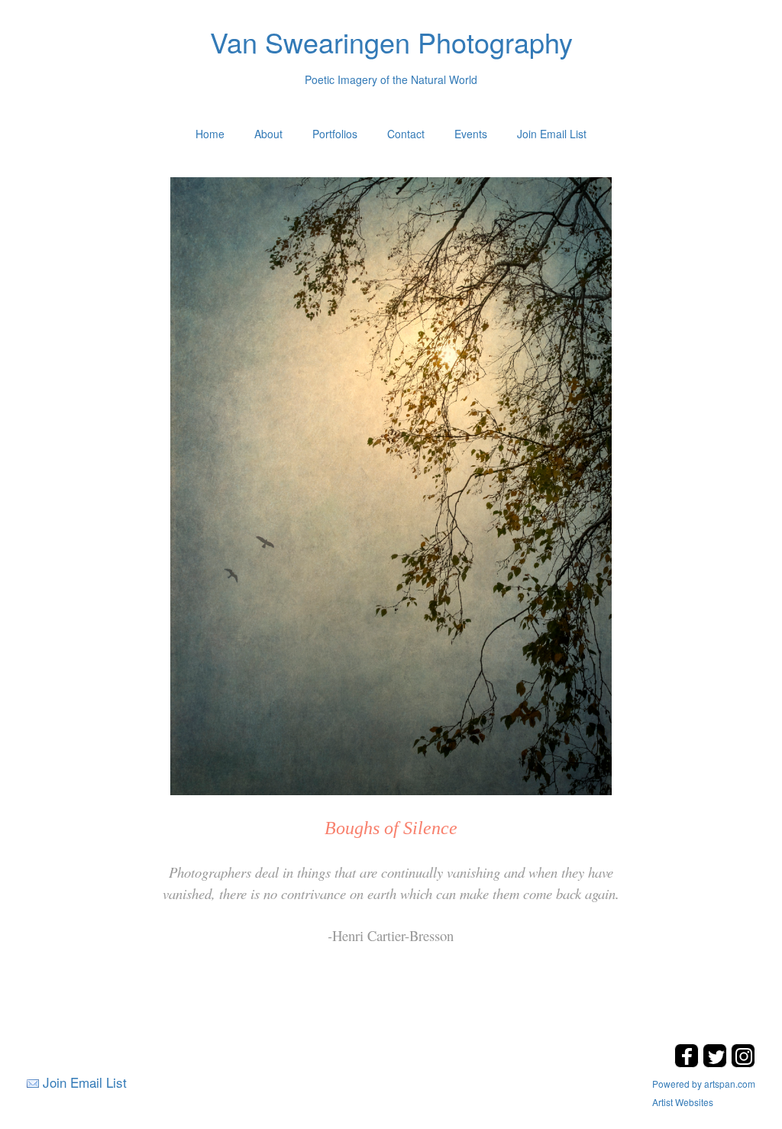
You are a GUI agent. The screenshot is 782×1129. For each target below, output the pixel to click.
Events (470, 133)
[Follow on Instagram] (743, 1062)
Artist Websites (682, 1101)
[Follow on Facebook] (688, 1062)
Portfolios (334, 133)
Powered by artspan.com (703, 1083)
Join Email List (551, 133)
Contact (406, 133)
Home (210, 133)
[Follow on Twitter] (717, 1062)
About (268, 133)
